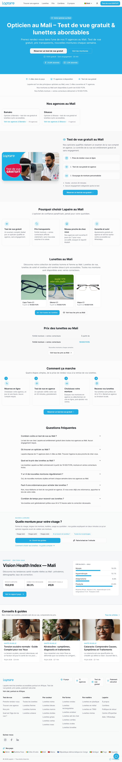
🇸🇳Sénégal (94, 752)
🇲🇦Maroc (51, 752)
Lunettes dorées (49, 713)
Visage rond (21, 534)
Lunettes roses (48, 724)
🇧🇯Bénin (6, 752)
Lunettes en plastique (90, 702)
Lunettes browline (69, 727)
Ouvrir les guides (39, 540)
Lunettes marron (49, 709)
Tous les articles (111, 615)
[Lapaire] (29, 680)
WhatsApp (115, 759)
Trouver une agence (31, 3)
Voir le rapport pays (13, 594)
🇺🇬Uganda (113, 752)
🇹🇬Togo (103, 752)
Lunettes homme (29, 709)
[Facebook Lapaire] (11, 739)
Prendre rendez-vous (11, 702)
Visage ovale (45, 534)
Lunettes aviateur (69, 712)
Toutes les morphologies (82, 534)
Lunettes (45, 3)
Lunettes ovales (68, 724)
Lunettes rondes (68, 702)
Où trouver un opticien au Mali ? (35, 449)
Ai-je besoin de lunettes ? (61, 534)
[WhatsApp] (116, 756)
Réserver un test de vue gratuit (48, 51)
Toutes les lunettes (30, 702)
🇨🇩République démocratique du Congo (72, 752)
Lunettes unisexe (29, 713)
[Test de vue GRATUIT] (97, 3)
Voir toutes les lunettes (49, 312)
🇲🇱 (87, 3)
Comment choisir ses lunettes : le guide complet (33, 545)
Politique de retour (109, 709)
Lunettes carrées (69, 720)
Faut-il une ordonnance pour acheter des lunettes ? (44, 485)
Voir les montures (80, 51)
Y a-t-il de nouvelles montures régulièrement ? (42, 474)
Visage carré (32, 534)
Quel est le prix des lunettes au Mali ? (38, 460)
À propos (71, 3)
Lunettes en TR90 (89, 709)
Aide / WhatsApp (108, 717)
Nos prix (6, 709)
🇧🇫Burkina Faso (18, 752)
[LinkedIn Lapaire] (17, 739)
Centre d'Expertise (109, 713)
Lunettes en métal (89, 705)
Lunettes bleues (49, 705)
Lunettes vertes (49, 721)
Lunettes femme (29, 705)
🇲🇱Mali (43, 752)
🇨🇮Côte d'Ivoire (32, 752)
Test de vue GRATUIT (110, 3)
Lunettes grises (48, 717)
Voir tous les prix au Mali (75, 312)
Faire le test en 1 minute (85, 540)
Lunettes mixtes (88, 713)
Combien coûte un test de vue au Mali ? (39, 436)
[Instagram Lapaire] (5, 739)
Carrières (61, 3)
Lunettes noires (48, 702)
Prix (53, 3)
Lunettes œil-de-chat (70, 716)
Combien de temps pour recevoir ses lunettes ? (42, 498)
